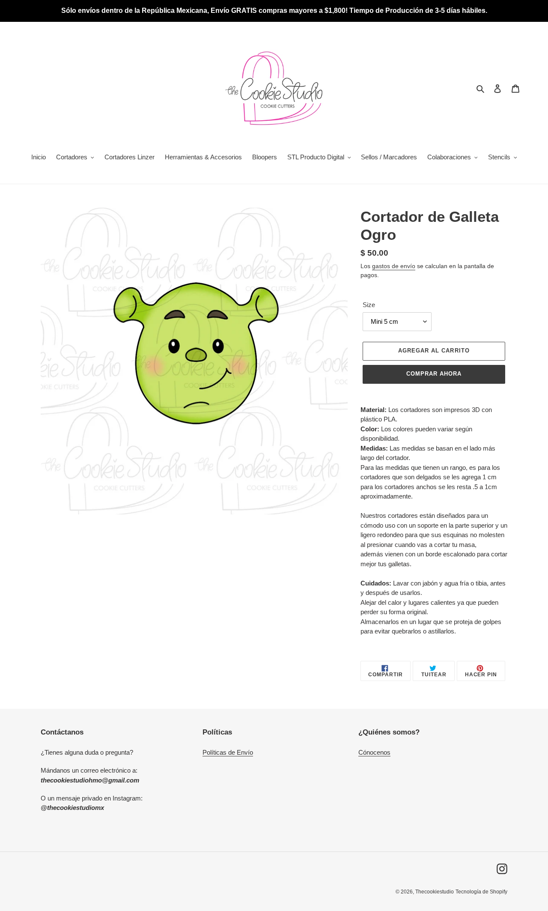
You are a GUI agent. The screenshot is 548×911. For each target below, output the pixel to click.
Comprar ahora (434, 373)
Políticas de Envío (228, 752)
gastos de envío (393, 266)
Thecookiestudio (434, 892)
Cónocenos (374, 752)
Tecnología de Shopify (481, 892)
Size (369, 304)
